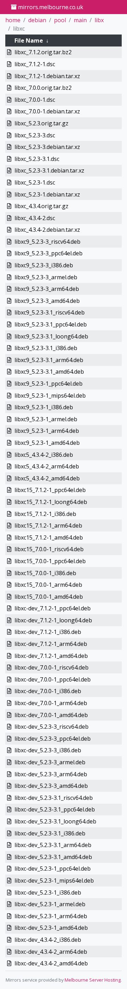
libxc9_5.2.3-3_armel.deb (45, 277)
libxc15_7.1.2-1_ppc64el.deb (50, 490)
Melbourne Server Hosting (93, 980)
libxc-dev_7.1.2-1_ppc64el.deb (52, 608)
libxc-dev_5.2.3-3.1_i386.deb (49, 833)
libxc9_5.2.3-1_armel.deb (45, 419)
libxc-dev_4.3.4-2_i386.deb (47, 940)
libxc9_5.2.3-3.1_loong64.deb (51, 336)
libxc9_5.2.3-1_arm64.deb (46, 431)
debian (37, 20)
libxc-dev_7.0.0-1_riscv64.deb (51, 667)
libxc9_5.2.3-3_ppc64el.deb (48, 253)
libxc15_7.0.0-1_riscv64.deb (49, 549)
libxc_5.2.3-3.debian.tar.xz (47, 147)
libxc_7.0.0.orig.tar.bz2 (43, 88)
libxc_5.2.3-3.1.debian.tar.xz (49, 170)
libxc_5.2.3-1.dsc (34, 182)
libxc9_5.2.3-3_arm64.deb (46, 289)
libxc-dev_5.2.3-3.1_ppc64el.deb (54, 809)
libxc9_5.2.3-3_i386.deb (43, 265)
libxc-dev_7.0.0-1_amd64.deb (51, 715)
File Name (28, 40)
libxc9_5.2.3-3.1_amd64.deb (49, 371)
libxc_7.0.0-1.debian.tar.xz (47, 111)
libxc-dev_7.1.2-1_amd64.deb (51, 656)
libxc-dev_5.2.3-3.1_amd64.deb (53, 857)
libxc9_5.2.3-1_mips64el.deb (50, 395)
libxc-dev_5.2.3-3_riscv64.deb (51, 726)
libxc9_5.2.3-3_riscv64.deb (47, 241)
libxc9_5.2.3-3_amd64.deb (47, 301)
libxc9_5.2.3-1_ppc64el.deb (48, 383)
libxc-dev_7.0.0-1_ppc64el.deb (52, 679)
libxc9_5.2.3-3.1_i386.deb (45, 348)
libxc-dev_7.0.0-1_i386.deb (47, 691)
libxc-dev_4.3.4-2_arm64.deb (50, 952)
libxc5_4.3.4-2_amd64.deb (47, 478)
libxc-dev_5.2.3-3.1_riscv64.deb (53, 798)
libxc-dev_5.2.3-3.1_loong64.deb (55, 821)
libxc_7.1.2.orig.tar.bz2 (43, 52)
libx (99, 20)
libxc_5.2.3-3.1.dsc (36, 159)
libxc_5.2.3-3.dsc (34, 135)
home (12, 20)
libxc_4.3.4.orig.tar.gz (41, 206)
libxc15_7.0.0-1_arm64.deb (48, 585)
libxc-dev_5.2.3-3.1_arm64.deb (52, 845)
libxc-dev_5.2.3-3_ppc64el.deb (52, 738)
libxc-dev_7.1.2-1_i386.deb (47, 632)
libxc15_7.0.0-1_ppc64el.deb (50, 561)
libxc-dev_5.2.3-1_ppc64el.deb (52, 868)
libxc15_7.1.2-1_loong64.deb (50, 502)
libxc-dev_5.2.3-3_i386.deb (47, 750)
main (80, 20)
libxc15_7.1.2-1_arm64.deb (48, 525)
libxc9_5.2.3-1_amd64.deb (47, 443)
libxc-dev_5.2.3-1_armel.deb (49, 904)
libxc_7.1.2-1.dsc (34, 64)
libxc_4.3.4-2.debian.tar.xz (47, 230)
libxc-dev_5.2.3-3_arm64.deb (50, 774)
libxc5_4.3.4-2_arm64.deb (46, 466)
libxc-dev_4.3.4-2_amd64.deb (51, 963)
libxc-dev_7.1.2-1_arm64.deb (50, 644)
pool (60, 20)
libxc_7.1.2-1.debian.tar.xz (47, 76)
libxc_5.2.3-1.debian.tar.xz (47, 194)
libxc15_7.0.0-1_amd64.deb (48, 597)
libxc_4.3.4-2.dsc (34, 218)
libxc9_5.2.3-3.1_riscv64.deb (49, 312)
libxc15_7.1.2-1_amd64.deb (48, 537)
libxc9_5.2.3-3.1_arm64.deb (48, 360)
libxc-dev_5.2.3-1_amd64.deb (51, 928)
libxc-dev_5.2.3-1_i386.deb (47, 892)
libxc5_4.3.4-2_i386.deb (43, 455)
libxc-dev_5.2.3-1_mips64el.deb (54, 880)
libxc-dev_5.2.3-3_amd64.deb (51, 786)
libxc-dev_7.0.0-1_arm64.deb (50, 703)
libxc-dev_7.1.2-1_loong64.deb (53, 620)
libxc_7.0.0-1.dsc (34, 100)
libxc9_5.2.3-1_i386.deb (43, 407)
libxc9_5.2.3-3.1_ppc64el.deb (50, 324)
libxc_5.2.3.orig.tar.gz (41, 123)
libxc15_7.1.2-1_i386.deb (45, 514)
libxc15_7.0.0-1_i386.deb (45, 573)
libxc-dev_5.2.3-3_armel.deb (49, 762)
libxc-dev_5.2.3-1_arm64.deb (50, 916)
